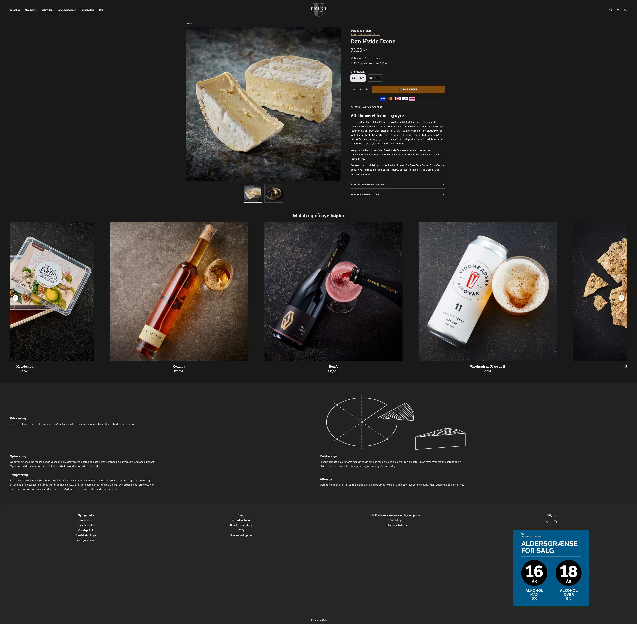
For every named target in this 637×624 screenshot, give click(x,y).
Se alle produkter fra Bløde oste (365, 34)
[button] (188, 104)
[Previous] (15, 298)
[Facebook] (547, 521)
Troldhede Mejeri (361, 30)
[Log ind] (618, 10)
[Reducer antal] (354, 89)
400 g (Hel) (375, 77)
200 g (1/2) (358, 77)
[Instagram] (555, 521)
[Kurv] (625, 10)
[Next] (621, 298)
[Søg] (610, 10)
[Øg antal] (366, 89)
